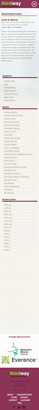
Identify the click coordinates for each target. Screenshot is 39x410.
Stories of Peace (11, 94)
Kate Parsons (9, 160)
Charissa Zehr (10, 118)
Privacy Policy (19, 384)
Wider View (9, 97)
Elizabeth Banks (25, 22)
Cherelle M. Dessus (12, 125)
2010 (6, 237)
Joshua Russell (10, 157)
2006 (6, 250)
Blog (6, 84)
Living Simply (10, 87)
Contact (13, 400)
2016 (6, 217)
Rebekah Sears (10, 180)
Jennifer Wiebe (10, 144)
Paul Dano (23, 25)
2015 (6, 221)
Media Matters (10, 90)
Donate (24, 397)
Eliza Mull (8, 134)
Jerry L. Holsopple (12, 147)
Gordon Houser (10, 141)
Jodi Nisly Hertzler (12, 151)
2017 (6, 214)
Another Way (9, 81)
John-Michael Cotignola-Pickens (18, 154)
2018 (6, 211)
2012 (6, 230)
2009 (6, 240)
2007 (6, 246)
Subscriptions (24, 394)
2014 (6, 224)
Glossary (25, 400)
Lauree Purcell (10, 164)
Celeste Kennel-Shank (13, 115)
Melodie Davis (10, 170)
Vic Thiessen (17, 27)
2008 (6, 243)
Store (14, 397)
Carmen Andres (10, 112)
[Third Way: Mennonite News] (11, 4)
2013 (6, 227)
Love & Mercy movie (13, 25)
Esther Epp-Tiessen (12, 138)
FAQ (19, 403)
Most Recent (9, 100)
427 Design (23, 386)
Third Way (8, 189)
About (10, 394)
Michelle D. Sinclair (12, 173)
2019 (6, 208)
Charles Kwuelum (11, 122)
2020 (6, 204)
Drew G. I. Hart (10, 131)
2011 (6, 233)
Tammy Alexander (12, 186)
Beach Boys (6, 22)
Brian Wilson (14, 22)
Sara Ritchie (9, 183)
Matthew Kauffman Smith (15, 167)
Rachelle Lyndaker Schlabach (16, 176)
